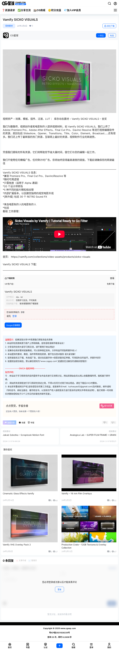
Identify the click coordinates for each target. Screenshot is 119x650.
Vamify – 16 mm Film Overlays (77, 493)
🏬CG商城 (39, 10)
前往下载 (111, 26)
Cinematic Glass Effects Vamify (18, 493)
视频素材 (9, 26)
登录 (14, 316)
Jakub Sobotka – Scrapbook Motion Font (23, 435)
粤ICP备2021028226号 (59, 632)
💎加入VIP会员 (72, 10)
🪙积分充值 (54, 10)
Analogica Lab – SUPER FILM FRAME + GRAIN (93, 435)
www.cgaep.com (68, 628)
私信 (112, 35)
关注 (102, 35)
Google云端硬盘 (13, 325)
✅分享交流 (24, 10)
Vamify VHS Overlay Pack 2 (17, 544)
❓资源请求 (8, 10)
